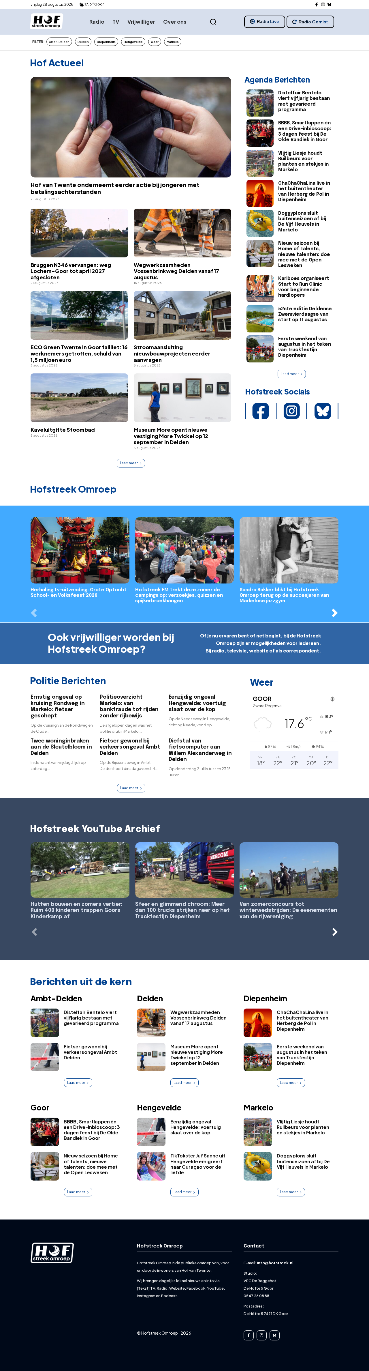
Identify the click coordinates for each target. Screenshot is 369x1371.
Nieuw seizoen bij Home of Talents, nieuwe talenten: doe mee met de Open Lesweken (304, 254)
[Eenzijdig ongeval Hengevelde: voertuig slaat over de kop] (151, 1132)
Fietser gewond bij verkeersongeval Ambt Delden (130, 747)
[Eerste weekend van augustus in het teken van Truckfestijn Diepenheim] (260, 348)
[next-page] (334, 612)
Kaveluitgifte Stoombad (63, 429)
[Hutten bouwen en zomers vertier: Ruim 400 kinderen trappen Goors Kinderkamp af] (80, 870)
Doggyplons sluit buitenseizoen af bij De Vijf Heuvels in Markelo (302, 222)
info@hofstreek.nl (275, 1262)
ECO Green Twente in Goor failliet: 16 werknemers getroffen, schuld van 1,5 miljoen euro (79, 353)
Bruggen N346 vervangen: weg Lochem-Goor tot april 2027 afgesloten (71, 270)
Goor (40, 1107)
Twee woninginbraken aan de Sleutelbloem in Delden (61, 747)
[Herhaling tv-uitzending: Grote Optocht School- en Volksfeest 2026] (80, 550)
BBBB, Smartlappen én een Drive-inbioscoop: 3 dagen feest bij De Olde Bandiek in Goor (92, 1130)
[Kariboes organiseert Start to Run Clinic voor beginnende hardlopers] (260, 288)
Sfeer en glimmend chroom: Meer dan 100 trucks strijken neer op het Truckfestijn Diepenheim (182, 910)
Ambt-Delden (56, 998)
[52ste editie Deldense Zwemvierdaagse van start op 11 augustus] (260, 318)
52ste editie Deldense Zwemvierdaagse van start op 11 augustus (305, 314)
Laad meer (129, 463)
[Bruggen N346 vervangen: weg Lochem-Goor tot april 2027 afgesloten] (79, 233)
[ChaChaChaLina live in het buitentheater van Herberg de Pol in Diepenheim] (260, 193)
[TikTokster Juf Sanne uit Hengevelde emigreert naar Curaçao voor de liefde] (151, 1166)
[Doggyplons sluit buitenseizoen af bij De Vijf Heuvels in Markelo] (260, 223)
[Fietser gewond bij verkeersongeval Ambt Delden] (45, 1057)
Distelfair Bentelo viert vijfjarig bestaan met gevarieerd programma (91, 1017)
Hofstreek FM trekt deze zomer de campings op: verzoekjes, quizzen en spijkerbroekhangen (179, 595)
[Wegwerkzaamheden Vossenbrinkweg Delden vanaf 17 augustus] (182, 233)
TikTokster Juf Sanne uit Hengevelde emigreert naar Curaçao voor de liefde (197, 1164)
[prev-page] (34, 612)
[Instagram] (323, 4)
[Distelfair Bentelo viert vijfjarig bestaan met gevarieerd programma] (260, 103)
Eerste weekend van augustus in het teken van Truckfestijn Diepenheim (302, 1054)
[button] (213, 22)
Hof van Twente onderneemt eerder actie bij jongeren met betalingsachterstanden (115, 188)
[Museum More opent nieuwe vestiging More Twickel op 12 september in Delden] (182, 397)
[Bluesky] (329, 4)
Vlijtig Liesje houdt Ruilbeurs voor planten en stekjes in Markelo (303, 1127)
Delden (150, 998)
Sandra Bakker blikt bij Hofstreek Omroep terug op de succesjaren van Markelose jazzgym (284, 595)
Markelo (258, 1107)
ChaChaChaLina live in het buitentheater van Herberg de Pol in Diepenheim (302, 1020)
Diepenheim (265, 998)
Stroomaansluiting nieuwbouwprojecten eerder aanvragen (172, 353)
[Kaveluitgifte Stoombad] (79, 397)
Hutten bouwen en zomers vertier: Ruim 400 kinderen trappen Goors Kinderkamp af (76, 910)
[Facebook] (316, 4)
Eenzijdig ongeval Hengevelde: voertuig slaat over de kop (197, 703)
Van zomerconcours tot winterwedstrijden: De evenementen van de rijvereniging (288, 910)
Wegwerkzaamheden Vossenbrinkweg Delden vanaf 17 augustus (176, 270)
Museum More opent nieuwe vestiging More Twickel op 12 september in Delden (171, 435)
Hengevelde (159, 1107)
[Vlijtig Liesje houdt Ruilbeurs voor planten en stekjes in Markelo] (260, 163)
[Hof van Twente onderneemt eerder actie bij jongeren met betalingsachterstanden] (131, 127)
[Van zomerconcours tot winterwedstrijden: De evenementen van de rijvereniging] (289, 870)
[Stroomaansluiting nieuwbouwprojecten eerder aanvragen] (182, 315)
